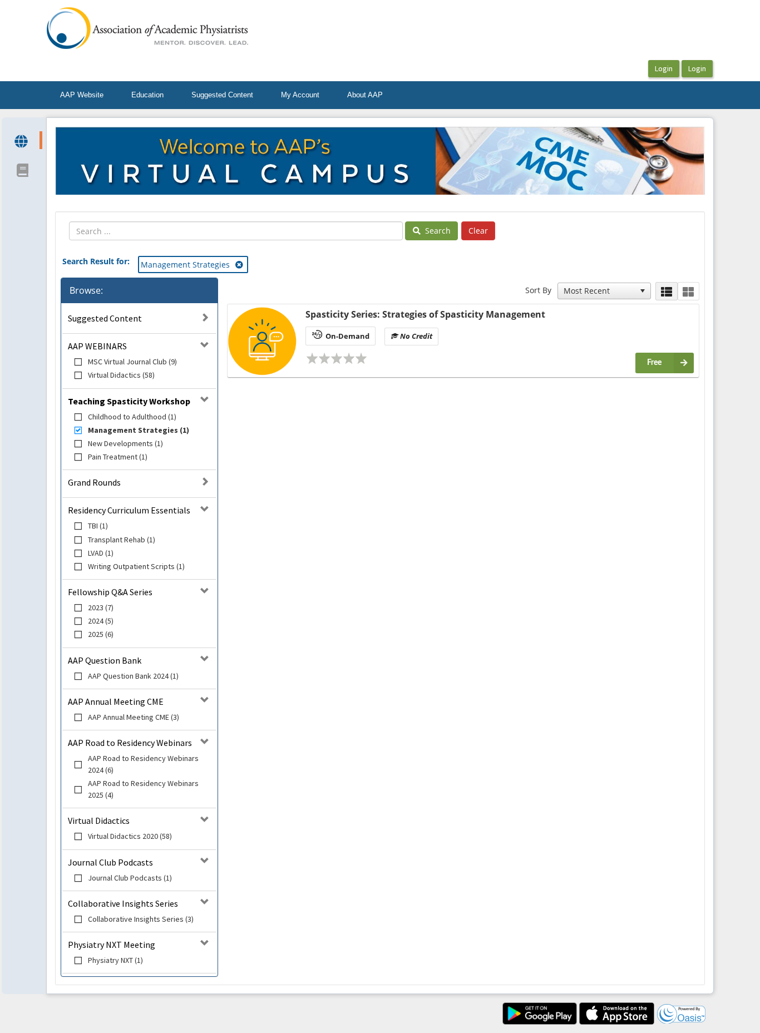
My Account (300, 95)
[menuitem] (81, 95)
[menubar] (221, 95)
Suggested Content (222, 95)
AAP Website (81, 95)
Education (147, 95)
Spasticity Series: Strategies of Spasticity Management (425, 314)
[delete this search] (240, 264)
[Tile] (688, 291)
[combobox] (599, 290)
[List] (666, 291)
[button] (642, 290)
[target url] (22, 140)
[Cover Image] (262, 341)
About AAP (365, 95)
